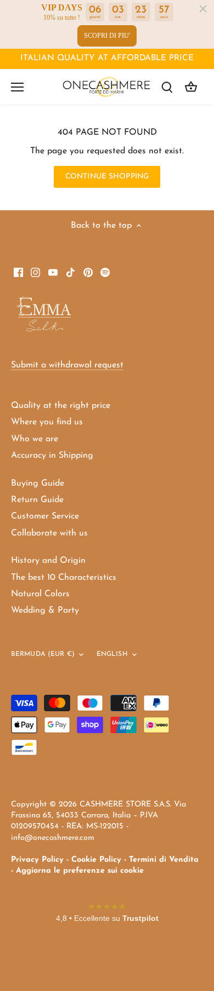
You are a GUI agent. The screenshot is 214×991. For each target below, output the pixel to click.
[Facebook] (18, 272)
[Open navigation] (17, 87)
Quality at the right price (60, 405)
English (112, 654)
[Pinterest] (88, 272)
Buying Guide (37, 483)
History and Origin (48, 560)
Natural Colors (40, 594)
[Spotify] (105, 272)
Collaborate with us (49, 533)
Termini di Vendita (164, 860)
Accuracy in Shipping (52, 455)
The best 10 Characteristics (63, 577)
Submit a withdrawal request (67, 365)
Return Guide (37, 499)
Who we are (34, 439)
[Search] (167, 87)
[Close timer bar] (203, 8)
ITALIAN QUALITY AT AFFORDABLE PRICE (107, 58)
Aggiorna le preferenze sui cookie (80, 871)
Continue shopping (107, 176)
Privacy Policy (37, 860)
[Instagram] (35, 272)
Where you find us (47, 422)
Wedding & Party (45, 610)
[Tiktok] (70, 272)
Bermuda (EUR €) (43, 654)
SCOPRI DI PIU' (107, 35)
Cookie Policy (96, 860)
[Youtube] (53, 272)
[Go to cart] (191, 87)
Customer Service (45, 516)
